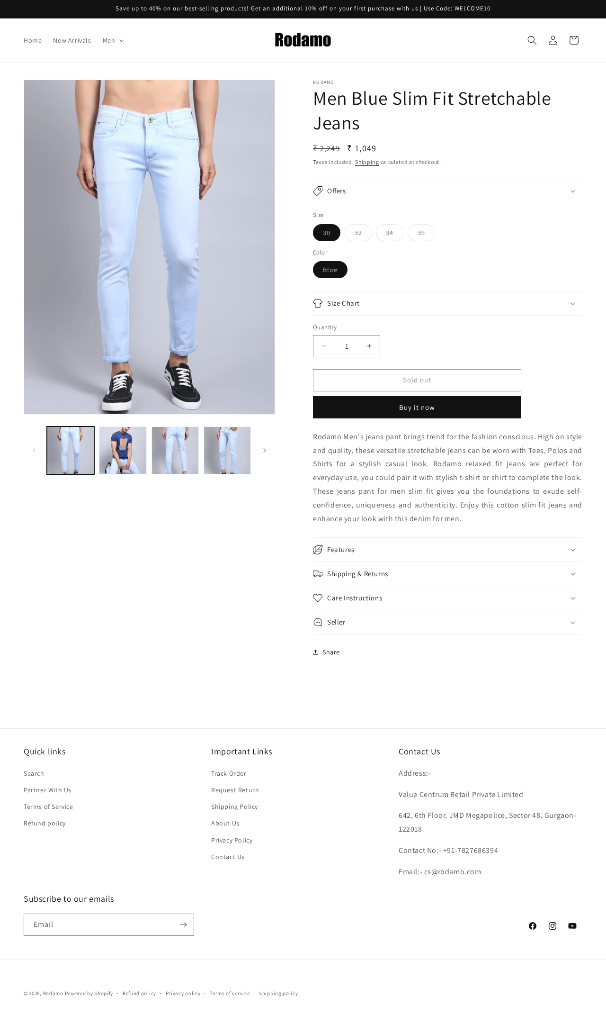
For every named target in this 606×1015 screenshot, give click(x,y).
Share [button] (331, 652)
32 (363, 234)
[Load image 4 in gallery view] (227, 450)
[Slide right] (264, 450)
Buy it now (417, 407)
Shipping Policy (234, 806)
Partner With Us (47, 790)
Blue (335, 271)
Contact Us (228, 856)
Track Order (229, 773)
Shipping (367, 161)
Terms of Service (48, 806)
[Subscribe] (183, 925)
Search (34, 773)
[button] (112, 40)
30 (331, 234)
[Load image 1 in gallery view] (70, 450)
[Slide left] (34, 450)
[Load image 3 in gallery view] (175, 450)
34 (394, 234)
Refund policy (45, 823)
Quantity (325, 327)
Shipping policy (278, 993)
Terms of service (230, 993)
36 (426, 234)
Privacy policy (183, 993)
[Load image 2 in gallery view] (122, 450)
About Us (225, 823)
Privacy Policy (231, 840)
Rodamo (53, 993)
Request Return (235, 790)
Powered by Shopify (89, 993)
